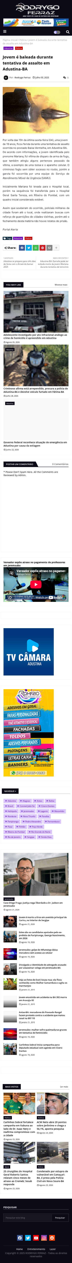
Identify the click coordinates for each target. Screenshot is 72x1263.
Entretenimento (36, 1249)
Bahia (51, 800)
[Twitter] (29, 248)
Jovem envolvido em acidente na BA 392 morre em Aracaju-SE (43, 999)
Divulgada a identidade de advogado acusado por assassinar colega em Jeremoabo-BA (42, 966)
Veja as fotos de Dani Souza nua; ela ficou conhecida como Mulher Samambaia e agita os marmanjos (43, 982)
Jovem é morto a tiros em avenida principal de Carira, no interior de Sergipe (43, 919)
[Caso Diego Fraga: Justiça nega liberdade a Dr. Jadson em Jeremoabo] (36, 874)
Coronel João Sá (27, 806)
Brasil (10, 806)
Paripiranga (13, 821)
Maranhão (59, 811)
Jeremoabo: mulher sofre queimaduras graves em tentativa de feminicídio (43, 1031)
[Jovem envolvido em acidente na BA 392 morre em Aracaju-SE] (10, 1001)
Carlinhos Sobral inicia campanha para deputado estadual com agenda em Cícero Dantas (40, 1047)
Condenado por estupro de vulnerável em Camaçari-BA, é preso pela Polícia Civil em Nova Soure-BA (52, 1176)
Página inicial (10, 39)
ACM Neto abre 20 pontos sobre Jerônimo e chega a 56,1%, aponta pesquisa (51, 1125)
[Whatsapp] (36, 248)
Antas (39, 800)
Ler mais (64, 1086)
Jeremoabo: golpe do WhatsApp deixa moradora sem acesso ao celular (38, 951)
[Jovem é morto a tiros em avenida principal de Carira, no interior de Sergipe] (10, 921)
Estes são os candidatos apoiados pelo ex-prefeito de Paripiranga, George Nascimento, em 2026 (42, 935)
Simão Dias (46, 837)
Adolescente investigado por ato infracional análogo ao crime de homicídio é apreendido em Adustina (35, 336)
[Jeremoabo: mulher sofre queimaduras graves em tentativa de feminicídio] (10, 1034)
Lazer (53, 1249)
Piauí (10, 826)
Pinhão (22, 826)
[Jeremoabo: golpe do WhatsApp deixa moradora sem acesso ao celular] (10, 954)
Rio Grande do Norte (40, 831)
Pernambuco (53, 821)
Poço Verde (37, 826)
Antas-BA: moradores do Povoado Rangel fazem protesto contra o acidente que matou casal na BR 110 (42, 1015)
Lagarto (44, 811)
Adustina (8, 48)
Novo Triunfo (29, 816)
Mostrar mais (61, 284)
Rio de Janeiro (14, 837)
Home (19, 1249)
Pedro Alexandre (33, 821)
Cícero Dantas (47, 806)
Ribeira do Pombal (16, 831)
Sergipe (30, 837)
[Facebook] (22, 248)
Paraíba (45, 816)
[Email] (49, 248)
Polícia (23, 39)
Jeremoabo (29, 811)
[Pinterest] (43, 248)
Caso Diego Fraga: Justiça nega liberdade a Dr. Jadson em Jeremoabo (33, 904)
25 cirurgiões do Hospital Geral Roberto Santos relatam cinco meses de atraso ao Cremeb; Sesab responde (18, 1178)
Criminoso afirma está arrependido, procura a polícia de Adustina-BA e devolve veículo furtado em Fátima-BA (36, 390)
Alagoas (26, 800)
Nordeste (12, 816)
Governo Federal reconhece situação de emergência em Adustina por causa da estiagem (35, 444)
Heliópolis (12, 811)
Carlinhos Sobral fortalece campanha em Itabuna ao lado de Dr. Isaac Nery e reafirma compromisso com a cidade (19, 1129)
